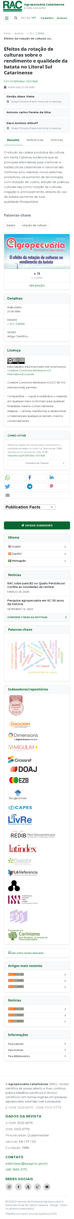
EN (23, 17)
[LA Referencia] (23, 875)
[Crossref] (19, 762)
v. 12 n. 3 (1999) (35, 33)
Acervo (18, 33)
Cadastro (47, 18)
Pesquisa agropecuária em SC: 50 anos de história (35, 602)
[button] (14, 477)
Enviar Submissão (38, 525)
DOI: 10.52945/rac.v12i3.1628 (21, 81)
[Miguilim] (23, 750)
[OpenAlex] (14, 890)
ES (28, 17)
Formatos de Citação (37, 463)
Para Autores (15, 1050)
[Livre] (20, 824)
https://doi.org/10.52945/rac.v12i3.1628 (26, 455)
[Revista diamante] (26, 953)
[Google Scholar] (18, 800)
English (16, 546)
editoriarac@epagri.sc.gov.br (27, 1163)
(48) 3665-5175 (16, 1169)
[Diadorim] (19, 728)
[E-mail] (47, 1186)
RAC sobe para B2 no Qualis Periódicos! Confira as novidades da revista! (36, 585)
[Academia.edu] (28, 1186)
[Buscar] (15, 17)
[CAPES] (20, 808)
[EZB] (19, 782)
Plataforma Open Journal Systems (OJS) (31, 1213)
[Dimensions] (23, 739)
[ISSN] (23, 903)
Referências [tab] (35, 140)
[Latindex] (23, 853)
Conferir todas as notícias (27, 617)
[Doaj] (24, 772)
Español (17, 553)
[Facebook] (18, 1186)
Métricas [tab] (57, 140)
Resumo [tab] (13, 140)
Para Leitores (15, 1044)
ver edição (37, 285)
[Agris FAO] (16, 715)
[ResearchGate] (37, 1186)
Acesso (62, 18)
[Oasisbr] (20, 864)
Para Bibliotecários (19, 1056)
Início (7, 33)
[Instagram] (9, 1186)
